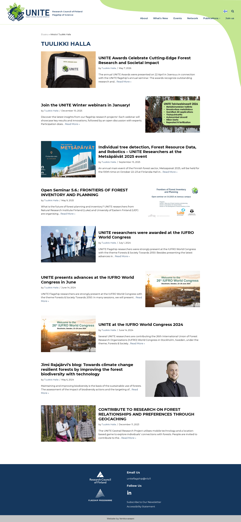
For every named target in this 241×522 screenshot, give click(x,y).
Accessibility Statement (141, 506)
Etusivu (44, 34)
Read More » (124, 81)
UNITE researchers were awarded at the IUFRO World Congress (146, 235)
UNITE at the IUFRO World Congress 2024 (140, 324)
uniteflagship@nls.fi (139, 478)
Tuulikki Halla (109, 68)
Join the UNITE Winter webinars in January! (85, 105)
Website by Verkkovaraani (120, 518)
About (144, 18)
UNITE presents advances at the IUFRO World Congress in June (87, 279)
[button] (219, 18)
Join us (230, 18)
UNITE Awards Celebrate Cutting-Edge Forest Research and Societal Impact (144, 60)
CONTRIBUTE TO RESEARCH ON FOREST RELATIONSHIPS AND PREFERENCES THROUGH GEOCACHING (146, 414)
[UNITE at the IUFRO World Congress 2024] (68, 334)
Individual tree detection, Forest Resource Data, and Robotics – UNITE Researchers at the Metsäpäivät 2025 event (147, 152)
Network (192, 18)
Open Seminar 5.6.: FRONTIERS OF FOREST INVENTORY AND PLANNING (84, 192)
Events (177, 18)
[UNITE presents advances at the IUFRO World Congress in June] (172, 289)
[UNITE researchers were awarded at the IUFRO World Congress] (68, 244)
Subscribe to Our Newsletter (144, 502)
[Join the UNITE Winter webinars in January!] (172, 114)
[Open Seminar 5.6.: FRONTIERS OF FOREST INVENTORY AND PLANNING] (172, 202)
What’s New (160, 18)
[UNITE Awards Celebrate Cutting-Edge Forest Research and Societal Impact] (68, 69)
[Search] (232, 11)
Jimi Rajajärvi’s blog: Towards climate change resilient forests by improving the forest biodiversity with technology (87, 369)
